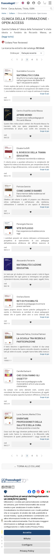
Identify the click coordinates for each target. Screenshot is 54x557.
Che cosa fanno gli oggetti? (28, 377)
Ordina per (14, 53)
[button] (22, 3)
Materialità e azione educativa (29, 266)
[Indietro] (12, 60)
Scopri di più (44, 94)
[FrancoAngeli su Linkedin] (6, 487)
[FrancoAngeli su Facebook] (3, 487)
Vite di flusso (25, 228)
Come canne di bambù (29, 190)
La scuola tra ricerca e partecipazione (31, 340)
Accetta (27, 532)
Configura (27, 544)
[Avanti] (42, 60)
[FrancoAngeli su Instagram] (9, 487)
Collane (12, 13)
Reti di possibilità (27, 301)
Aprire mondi (24, 115)
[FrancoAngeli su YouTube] (13, 487)
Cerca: (4, 8)
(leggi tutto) (8, 36)
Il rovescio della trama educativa (31, 154)
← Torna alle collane (27, 466)
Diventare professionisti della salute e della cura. (29, 422)
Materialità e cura (28, 75)
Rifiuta (27, 538)
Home (4, 13)
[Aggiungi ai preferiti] (31, 99)
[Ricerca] (51, 9)
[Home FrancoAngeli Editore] (10, 3)
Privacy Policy (27, 551)
